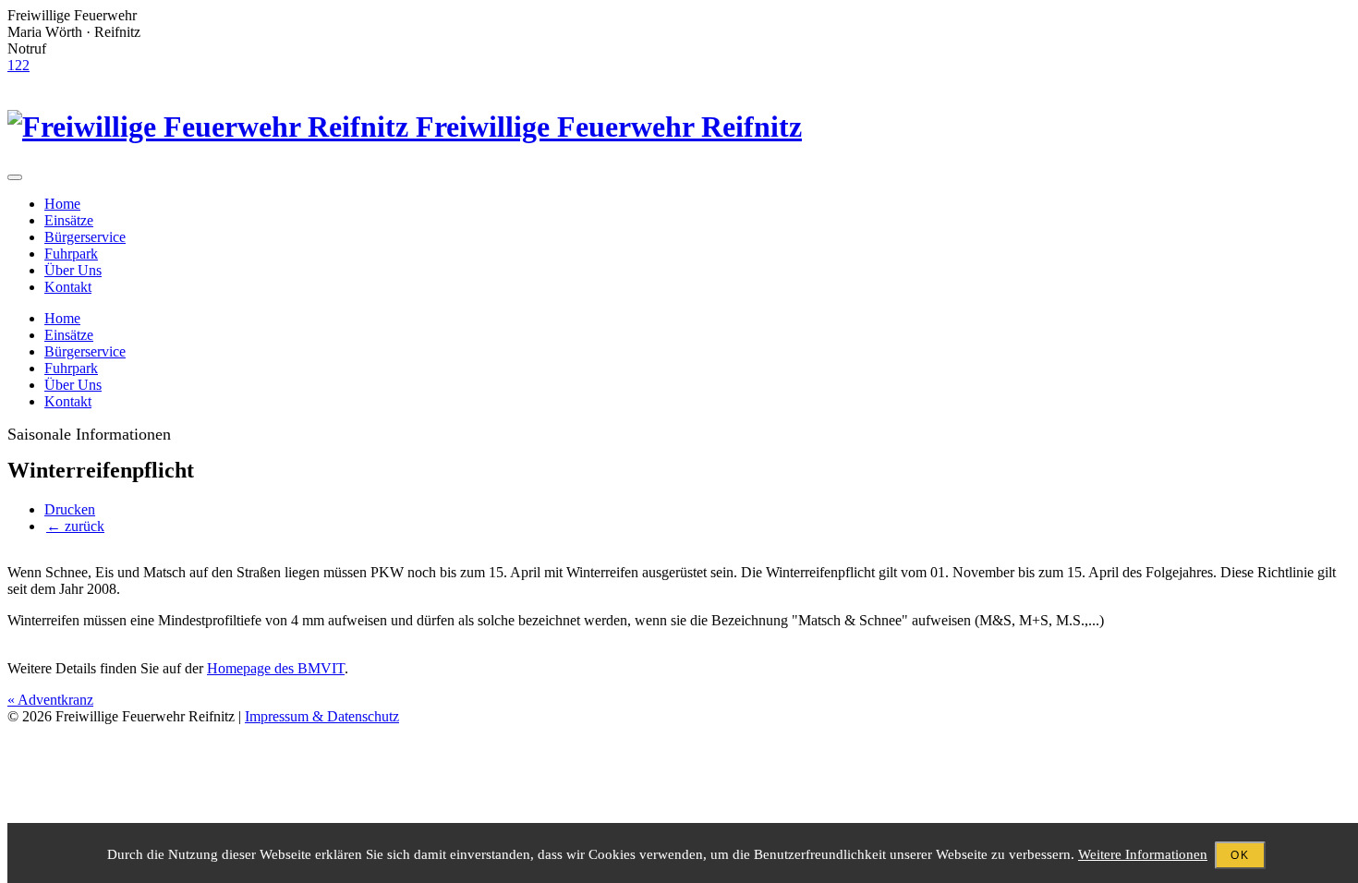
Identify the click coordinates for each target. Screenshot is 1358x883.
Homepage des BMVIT (276, 668)
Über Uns (73, 270)
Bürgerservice (85, 237)
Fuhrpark (71, 253)
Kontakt (67, 287)
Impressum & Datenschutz (322, 716)
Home (62, 204)
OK (1240, 855)
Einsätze (68, 220)
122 (18, 65)
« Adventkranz (50, 700)
